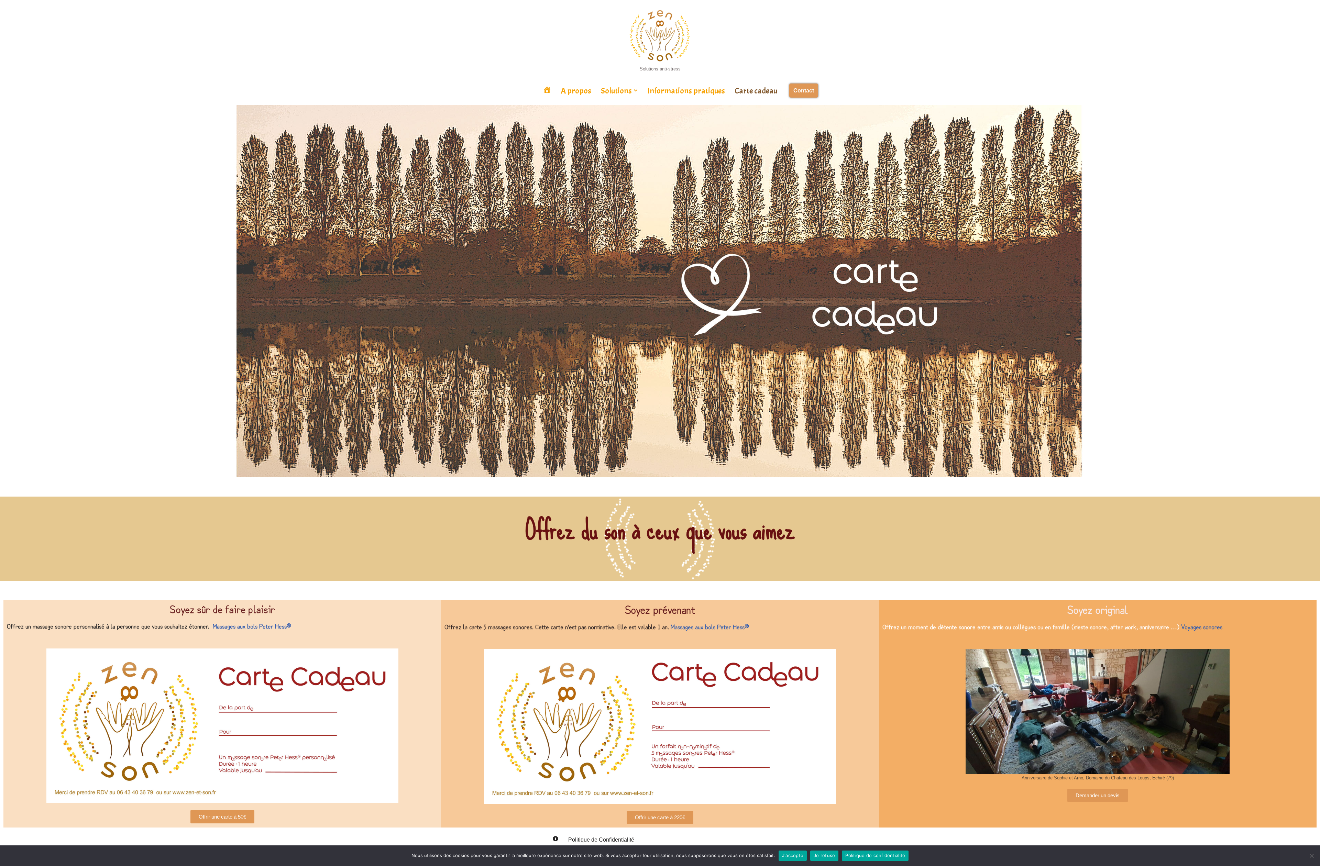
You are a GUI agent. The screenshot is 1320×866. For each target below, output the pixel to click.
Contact (803, 90)
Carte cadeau (756, 91)
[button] (636, 90)
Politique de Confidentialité (601, 840)
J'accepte (792, 855)
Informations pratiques (686, 91)
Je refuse (824, 855)
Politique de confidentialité (875, 855)
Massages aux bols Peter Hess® (252, 625)
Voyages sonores (1201, 626)
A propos (576, 91)
